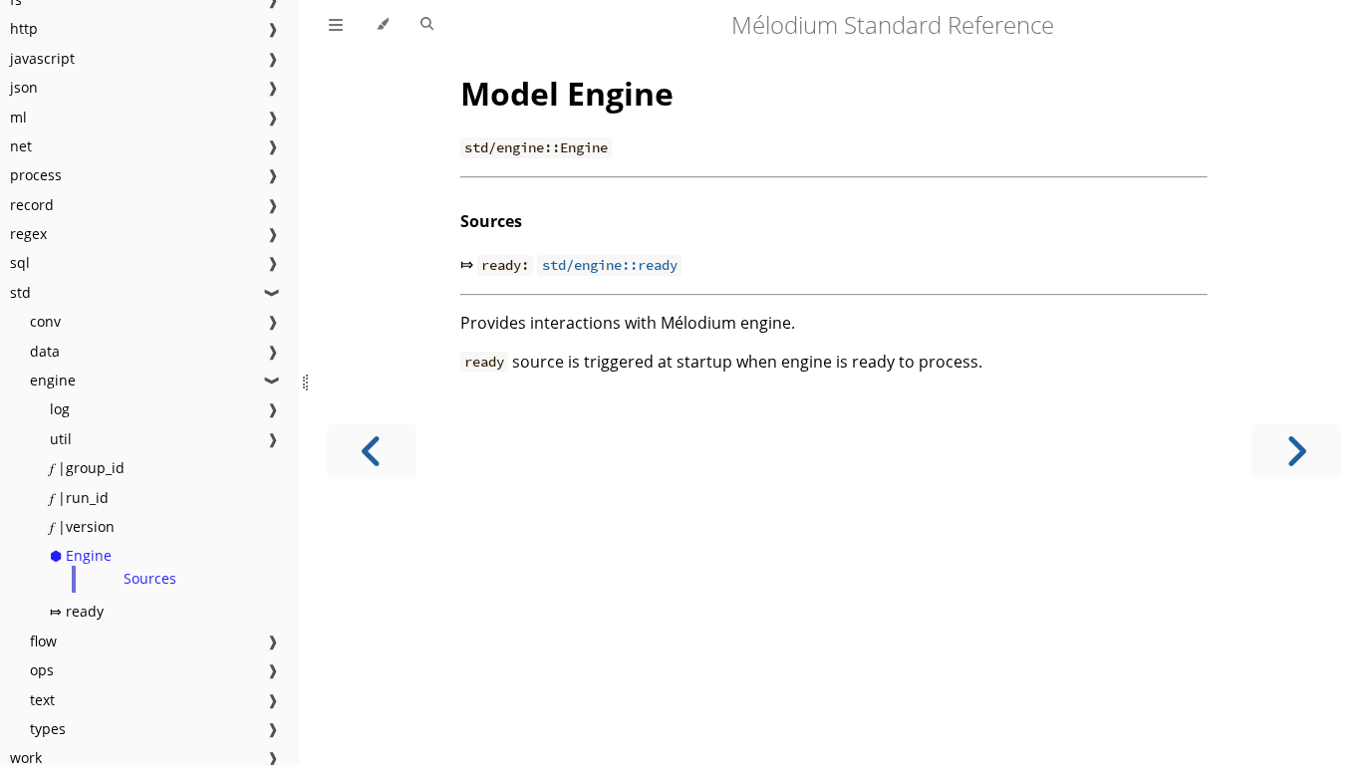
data (45, 351)
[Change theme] (382, 25)
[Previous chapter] (371, 451)
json (24, 87)
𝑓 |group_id (87, 467)
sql (20, 262)
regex (28, 233)
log (60, 408)
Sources (150, 578)
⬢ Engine (81, 555)
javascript (42, 58)
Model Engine (567, 93)
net (21, 145)
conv (45, 321)
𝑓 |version (82, 526)
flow (43, 641)
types (48, 728)
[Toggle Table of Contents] (336, 25)
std (20, 292)
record (32, 204)
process (36, 174)
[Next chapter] (1296, 451)
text (42, 699)
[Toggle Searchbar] (427, 25)
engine (53, 380)
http (24, 28)
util (61, 438)
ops (42, 669)
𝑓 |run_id (79, 497)
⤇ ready (77, 611)
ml (18, 117)
